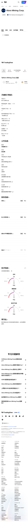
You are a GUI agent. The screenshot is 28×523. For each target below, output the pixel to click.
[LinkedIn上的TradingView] (16, 416)
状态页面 (17, 500)
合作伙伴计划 (18, 518)
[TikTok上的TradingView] (23, 416)
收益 (2, 470)
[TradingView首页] (5, 2)
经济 (2, 469)
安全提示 (17, 497)
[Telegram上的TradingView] (20, 416)
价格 (16, 444)
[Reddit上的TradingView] (2, 420)
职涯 (16, 475)
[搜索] (18, 2)
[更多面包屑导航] (6, 6)
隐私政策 (17, 492)
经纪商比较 (17, 455)
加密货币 (3, 452)
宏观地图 (3, 483)
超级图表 (3, 443)
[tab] (21, 201)
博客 (16, 472)
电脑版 (2, 490)
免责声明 (17, 490)
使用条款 (17, 489)
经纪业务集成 (18, 516)
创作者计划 (3, 499)
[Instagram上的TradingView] (13, 416)
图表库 (16, 506)
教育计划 (17, 520)
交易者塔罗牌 (18, 483)
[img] (22, 14)
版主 (2, 503)
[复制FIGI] (12, 191)
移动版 (2, 489)
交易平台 (17, 510)
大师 (2, 516)
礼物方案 (17, 448)
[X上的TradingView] (2, 416)
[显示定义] (4, 98)
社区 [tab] (10, 30)
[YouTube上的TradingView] (9, 416)
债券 (2, 450)
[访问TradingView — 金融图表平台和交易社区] (7, 63)
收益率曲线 (3, 480)
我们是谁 (17, 469)
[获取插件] (25, 268)
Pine (2, 457)
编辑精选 (3, 510)
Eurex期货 (17, 463)
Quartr (11, 434)
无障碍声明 (17, 495)
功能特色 (17, 443)
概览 (16, 452)
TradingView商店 (18, 481)
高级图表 (17, 509)
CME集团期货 (18, 461)
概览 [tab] (2, 30)
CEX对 (2, 454)
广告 (16, 515)
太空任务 (17, 470)
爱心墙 (2, 496)
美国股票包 (17, 464)
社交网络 (3, 495)
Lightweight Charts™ (19, 507)
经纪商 (16, 454)
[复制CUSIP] (9, 186)
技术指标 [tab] (15, 30)
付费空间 (3, 519)
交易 (2, 507)
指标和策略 (3, 515)
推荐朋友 (3, 498)
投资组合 (3, 478)
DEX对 (2, 455)
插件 (16, 504)
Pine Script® (4, 484)
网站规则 (3, 501)
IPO (2, 473)
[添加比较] (16, 82)
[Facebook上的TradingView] (6, 416)
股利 (2, 472)
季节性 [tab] (21, 30)
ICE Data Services (11, 426)
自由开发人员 (4, 518)
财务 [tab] (6, 30)
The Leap (17, 457)
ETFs (2, 449)
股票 (2, 447)
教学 (2, 509)
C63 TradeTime (18, 484)
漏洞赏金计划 (18, 498)
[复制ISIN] (12, 181)
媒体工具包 (17, 477)
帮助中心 (17, 473)
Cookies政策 (17, 493)
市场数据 (17, 446)
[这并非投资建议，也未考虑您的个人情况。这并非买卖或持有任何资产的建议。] (11, 271)
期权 (2, 481)
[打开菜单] (2, 2)
